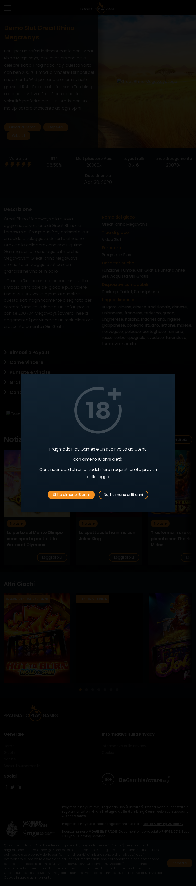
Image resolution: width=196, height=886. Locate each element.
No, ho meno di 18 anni (123, 494)
